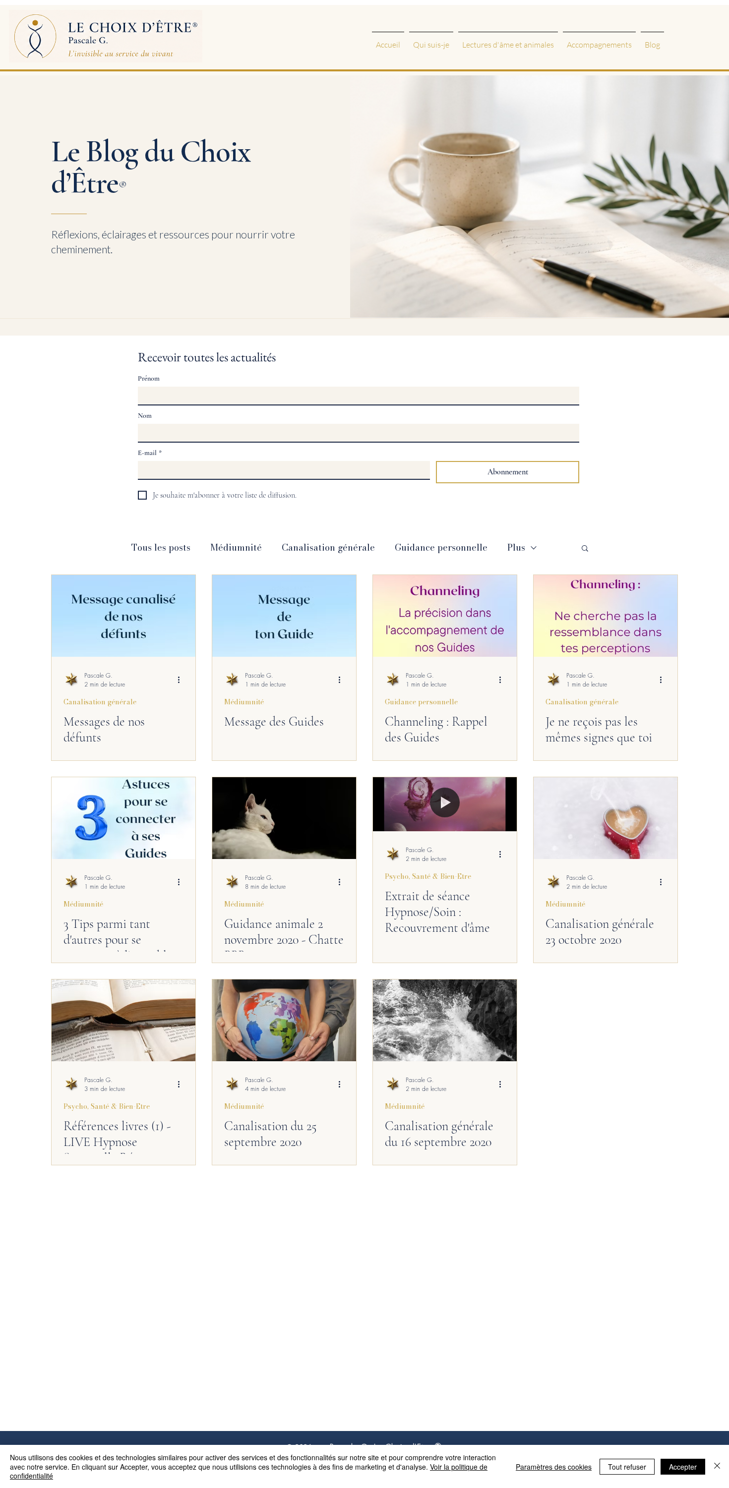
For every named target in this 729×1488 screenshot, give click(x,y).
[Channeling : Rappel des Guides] (445, 616)
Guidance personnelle (441, 547)
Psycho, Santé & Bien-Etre (428, 877)
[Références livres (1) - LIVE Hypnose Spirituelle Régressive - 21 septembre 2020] (123, 1020)
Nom (145, 415)
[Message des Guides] (284, 616)
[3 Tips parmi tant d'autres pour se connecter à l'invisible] (123, 818)
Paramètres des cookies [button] (554, 1467)
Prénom (149, 378)
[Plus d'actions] (182, 680)
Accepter (683, 1467)
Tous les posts (160, 547)
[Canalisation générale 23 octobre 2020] (605, 818)
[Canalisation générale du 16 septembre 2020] (445, 1020)
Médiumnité (236, 547)
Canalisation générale (328, 547)
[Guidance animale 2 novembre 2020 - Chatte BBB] (284, 818)
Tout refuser (627, 1467)
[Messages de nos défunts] (123, 616)
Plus (516, 547)
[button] (585, 549)
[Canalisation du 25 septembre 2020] (284, 1020)
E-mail (150, 453)
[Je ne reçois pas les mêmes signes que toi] (605, 616)
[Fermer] (717, 1466)
